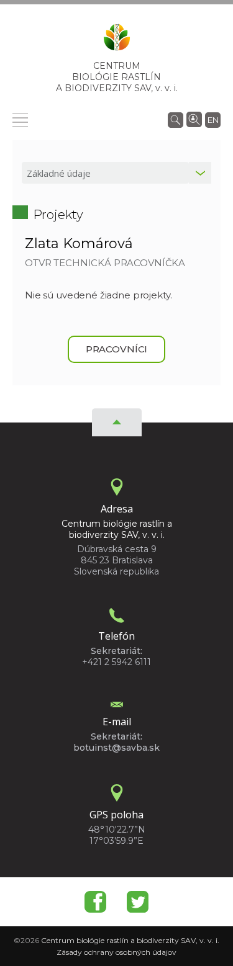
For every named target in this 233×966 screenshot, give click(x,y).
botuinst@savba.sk (116, 747)
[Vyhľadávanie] (175, 119)
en (213, 120)
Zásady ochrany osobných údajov (116, 952)
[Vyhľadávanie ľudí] (194, 118)
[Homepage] (116, 41)
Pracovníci (117, 349)
